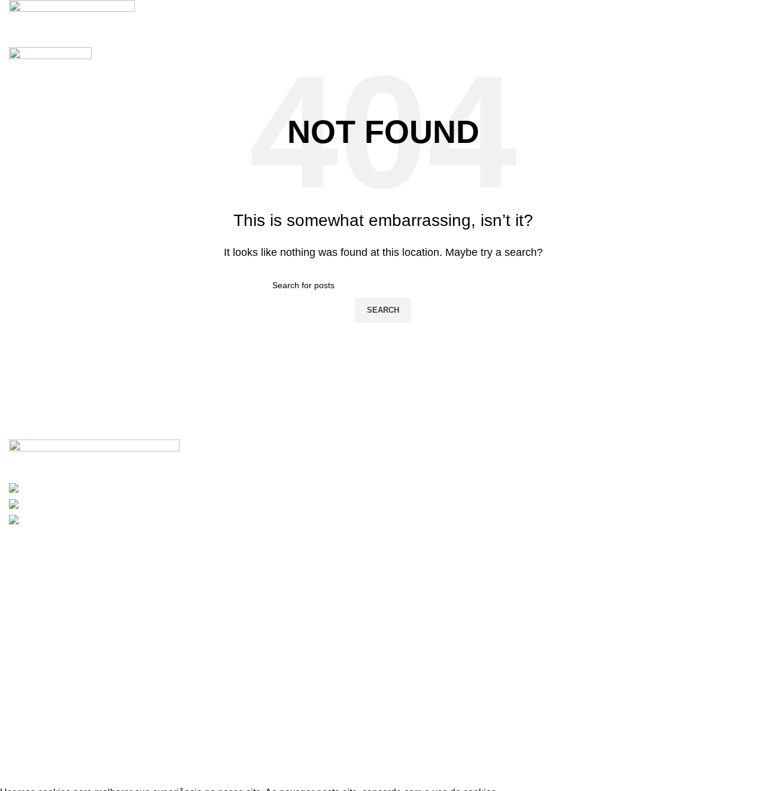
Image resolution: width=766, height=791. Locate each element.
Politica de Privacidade (68, 728)
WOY (144, 777)
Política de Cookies (60, 708)
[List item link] (383, 596)
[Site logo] (72, 15)
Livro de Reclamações (66, 750)
